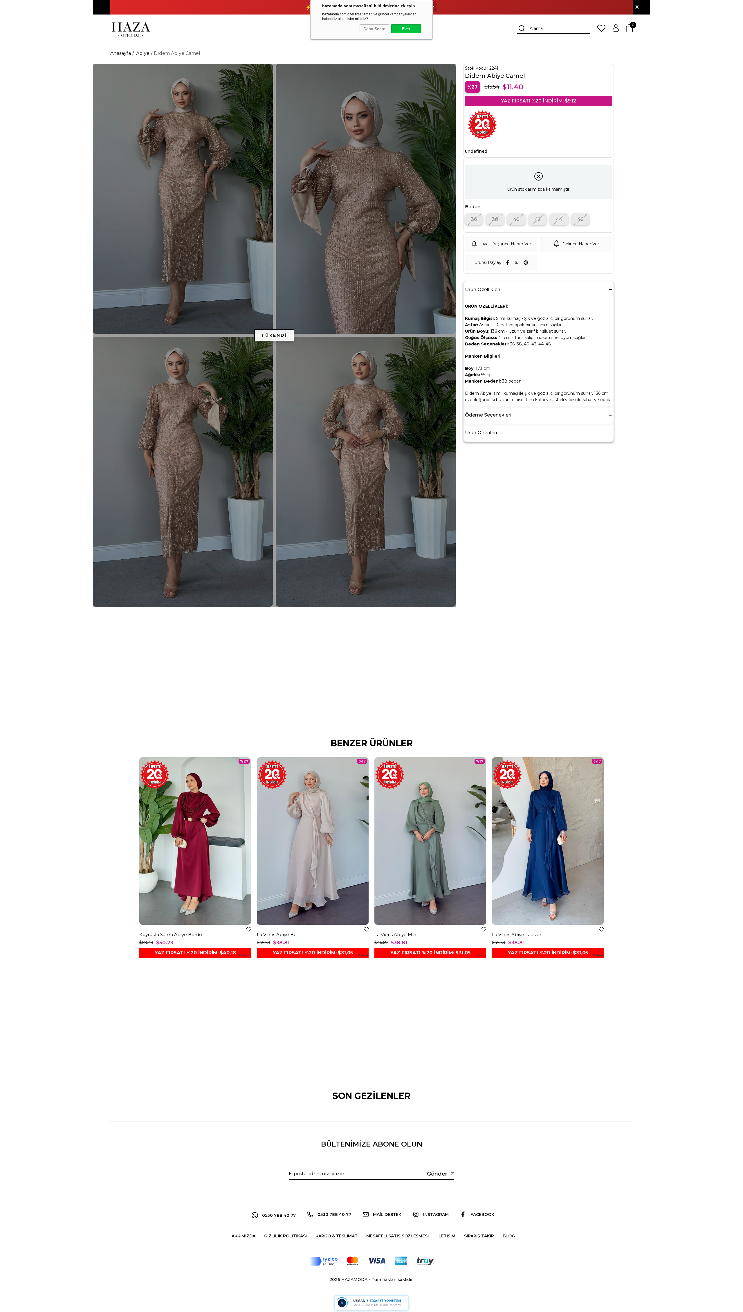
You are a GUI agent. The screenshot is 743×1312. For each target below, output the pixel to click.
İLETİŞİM (446, 1236)
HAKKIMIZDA (241, 1236)
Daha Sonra (374, 28)
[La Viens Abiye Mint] (430, 841)
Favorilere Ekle (248, 929)
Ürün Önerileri (481, 432)
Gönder (437, 1174)
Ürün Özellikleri (482, 289)
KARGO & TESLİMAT (336, 1236)
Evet (406, 28)
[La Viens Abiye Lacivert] (548, 841)
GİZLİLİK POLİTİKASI (285, 1236)
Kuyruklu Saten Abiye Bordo (170, 934)
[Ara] (522, 28)
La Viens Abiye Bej (277, 934)
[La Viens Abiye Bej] (313, 841)
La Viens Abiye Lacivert (517, 934)
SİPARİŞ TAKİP (479, 1236)
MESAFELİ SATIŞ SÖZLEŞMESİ (397, 1236)
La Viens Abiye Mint (396, 934)
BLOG (509, 1236)
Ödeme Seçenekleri (488, 415)
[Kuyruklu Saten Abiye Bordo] (195, 841)
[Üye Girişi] (616, 28)
